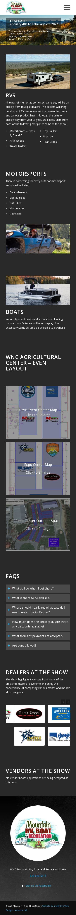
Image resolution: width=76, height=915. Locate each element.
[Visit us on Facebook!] (23, 886)
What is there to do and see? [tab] (31, 598)
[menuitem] (65, 7)
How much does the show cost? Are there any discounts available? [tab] (40, 624)
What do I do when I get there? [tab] (33, 588)
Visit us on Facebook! (38, 885)
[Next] (68, 701)
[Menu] (65, 7)
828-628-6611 (38, 876)
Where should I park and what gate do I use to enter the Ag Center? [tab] (38, 610)
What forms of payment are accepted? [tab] (37, 636)
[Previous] (63, 701)
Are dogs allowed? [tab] (24, 645)
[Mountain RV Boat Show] (31, 7)
